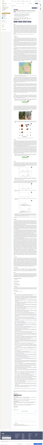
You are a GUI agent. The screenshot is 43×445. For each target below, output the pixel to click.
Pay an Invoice (16, 435)
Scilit (23, 305)
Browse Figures (20, 21)
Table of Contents (4, 29)
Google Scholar (24, 298)
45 (24, 247)
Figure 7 (32, 182)
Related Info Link (3, 20)
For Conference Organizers (24, 439)
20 (18, 226)
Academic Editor (4, 16)
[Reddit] (19, 395)
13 (14, 245)
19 (20, 91)
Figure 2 (19, 108)
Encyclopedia (29, 438)
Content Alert (40, 430)
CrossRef (22, 305)
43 (28, 245)
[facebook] (17, 395)
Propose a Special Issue (6, 13)
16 (21, 90)
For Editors (23, 436)
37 (20, 230)
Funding (3, 6)
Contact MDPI (16, 437)
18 (22, 90)
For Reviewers (23, 435)
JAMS (29, 439)
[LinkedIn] (16, 395)
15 (27, 88)
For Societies (23, 438)
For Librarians (23, 437)
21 (30, 100)
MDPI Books (29, 435)
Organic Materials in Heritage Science (26, 20)
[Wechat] (18, 395)
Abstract (3, 0)
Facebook (36, 435)
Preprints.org (29, 436)
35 (14, 234)
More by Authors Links (4, 21)
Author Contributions (4, 5)
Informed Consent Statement (5, 7)
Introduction (3, 1)
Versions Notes (29, 21)
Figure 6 (29, 182)
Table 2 (16, 152)
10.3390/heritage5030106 (13, 5)
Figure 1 (26, 54)
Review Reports (24, 21)
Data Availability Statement (4, 8)
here (24, 424)
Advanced (39, 3)
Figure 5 (17, 226)
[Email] (14, 395)
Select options (3, 437)
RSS (37, 430)
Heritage (2, 430)
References (3, 10)
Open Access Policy (17, 436)
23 (35, 108)
